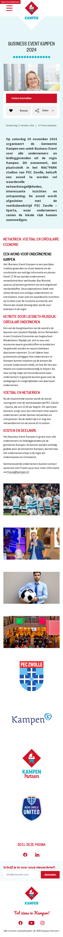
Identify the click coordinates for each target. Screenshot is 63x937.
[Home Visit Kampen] (31, 10)
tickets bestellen (21, 98)
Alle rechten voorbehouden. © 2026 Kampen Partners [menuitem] (31, 930)
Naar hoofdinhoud (10, 1)
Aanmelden (50, 874)
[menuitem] (18, 111)
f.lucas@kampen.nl (18, 472)
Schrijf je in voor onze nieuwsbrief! (29, 867)
